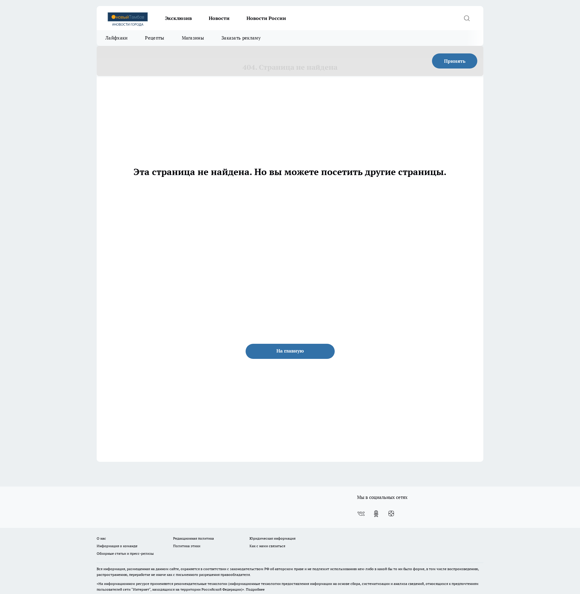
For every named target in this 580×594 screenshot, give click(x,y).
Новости (219, 18)
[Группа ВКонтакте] (361, 514)
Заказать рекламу (241, 38)
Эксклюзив (178, 18)
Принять (455, 61)
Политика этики (186, 546)
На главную (290, 351)
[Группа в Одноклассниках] (376, 514)
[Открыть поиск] (467, 18)
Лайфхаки (116, 38)
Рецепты (154, 38)
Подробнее (255, 589)
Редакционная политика (193, 538)
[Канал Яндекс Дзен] (391, 514)
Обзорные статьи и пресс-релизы (125, 553)
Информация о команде (117, 546)
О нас (101, 538)
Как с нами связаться (267, 546)
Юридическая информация (272, 538)
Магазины (193, 38)
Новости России (266, 18)
